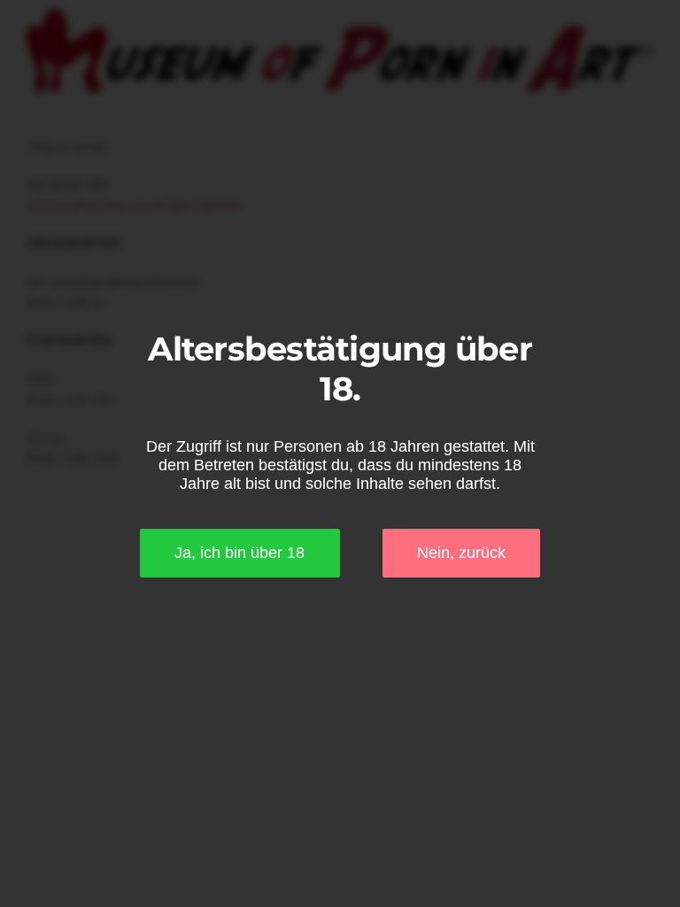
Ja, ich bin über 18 (239, 553)
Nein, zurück (461, 553)
